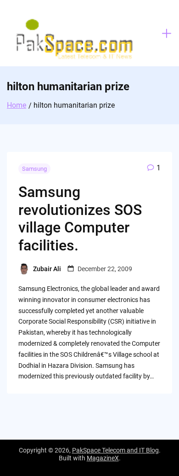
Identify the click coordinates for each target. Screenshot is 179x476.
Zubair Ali (47, 269)
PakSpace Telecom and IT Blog (115, 450)
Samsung (34, 168)
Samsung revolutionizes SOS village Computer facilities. (80, 218)
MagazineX (103, 458)
